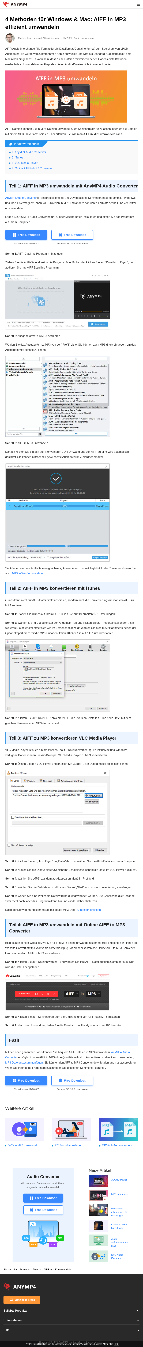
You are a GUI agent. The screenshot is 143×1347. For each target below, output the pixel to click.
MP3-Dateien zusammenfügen (24, 1062)
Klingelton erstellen (89, 909)
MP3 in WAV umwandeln (27, 573)
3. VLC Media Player (24, 162)
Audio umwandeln (84, 38)
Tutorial (37, 1269)
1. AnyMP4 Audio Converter (29, 152)
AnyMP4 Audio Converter (21, 197)
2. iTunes (17, 157)
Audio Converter (43, 1176)
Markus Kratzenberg (29, 38)
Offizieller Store (24, 1299)
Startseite (25, 1269)
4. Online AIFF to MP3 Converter (32, 168)
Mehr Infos (108, 1344)
